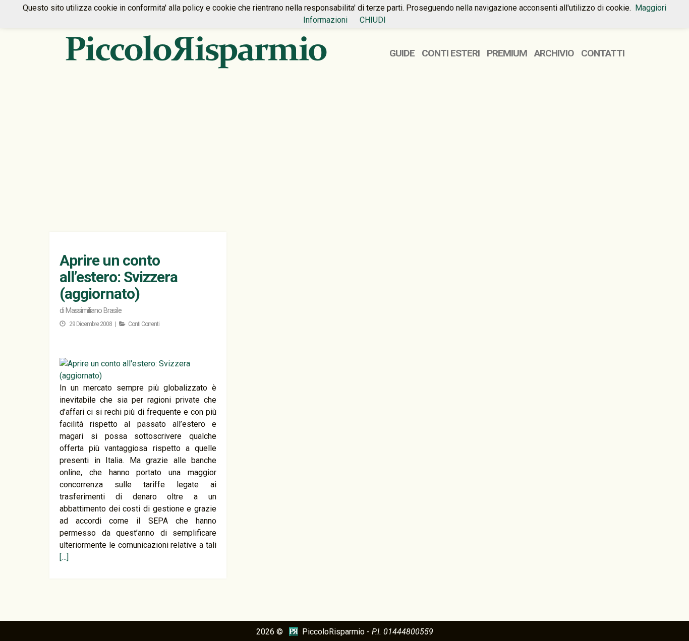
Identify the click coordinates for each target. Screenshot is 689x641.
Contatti (602, 53)
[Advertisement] (344, 151)
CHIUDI (373, 20)
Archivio (554, 53)
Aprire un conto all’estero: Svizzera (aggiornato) (119, 276)
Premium (507, 53)
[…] (64, 557)
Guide (402, 53)
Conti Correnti (143, 324)
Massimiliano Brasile (94, 310)
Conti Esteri (451, 53)
